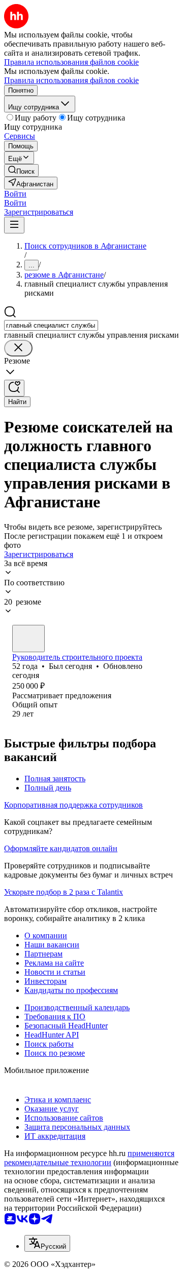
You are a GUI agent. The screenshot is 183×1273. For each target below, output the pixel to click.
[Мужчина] (28, 638)
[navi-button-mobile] (14, 225)
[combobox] (51, 325)
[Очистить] (18, 348)
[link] (21, 170)
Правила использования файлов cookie (71, 80)
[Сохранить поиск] (14, 388)
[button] (15, 193)
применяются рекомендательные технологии (89, 1158)
